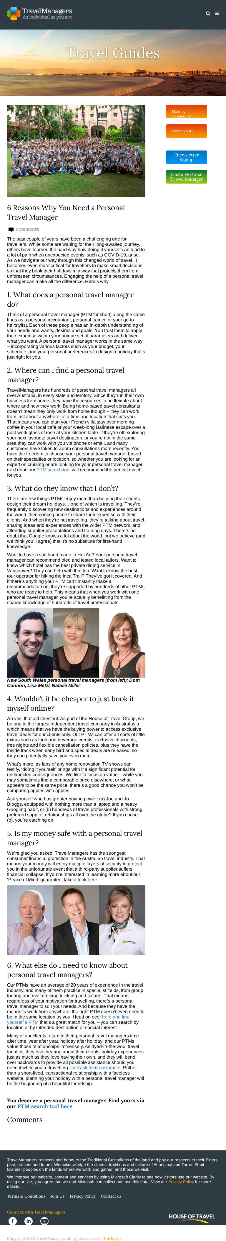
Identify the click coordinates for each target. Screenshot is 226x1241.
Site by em (112, 1238)
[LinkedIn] (31, 1220)
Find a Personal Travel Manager (186, 176)
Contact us (111, 1196)
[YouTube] (46, 1220)
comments (27, 229)
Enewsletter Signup (186, 157)
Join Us (57, 1196)
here (92, 879)
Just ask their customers (95, 1067)
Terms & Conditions (26, 1196)
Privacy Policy (181, 1181)
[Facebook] (15, 1220)
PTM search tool (53, 469)
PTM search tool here (44, 1106)
